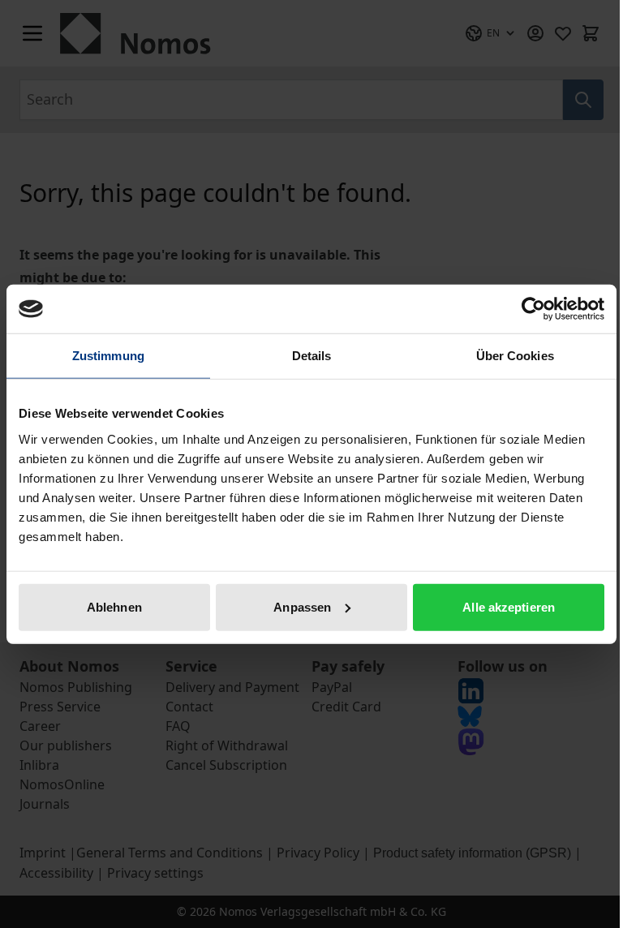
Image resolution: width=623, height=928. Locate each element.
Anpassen (302, 606)
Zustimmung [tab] (108, 356)
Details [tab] (312, 356)
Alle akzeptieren (508, 606)
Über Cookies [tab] (515, 356)
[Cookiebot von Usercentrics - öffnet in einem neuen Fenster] (533, 309)
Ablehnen (114, 606)
